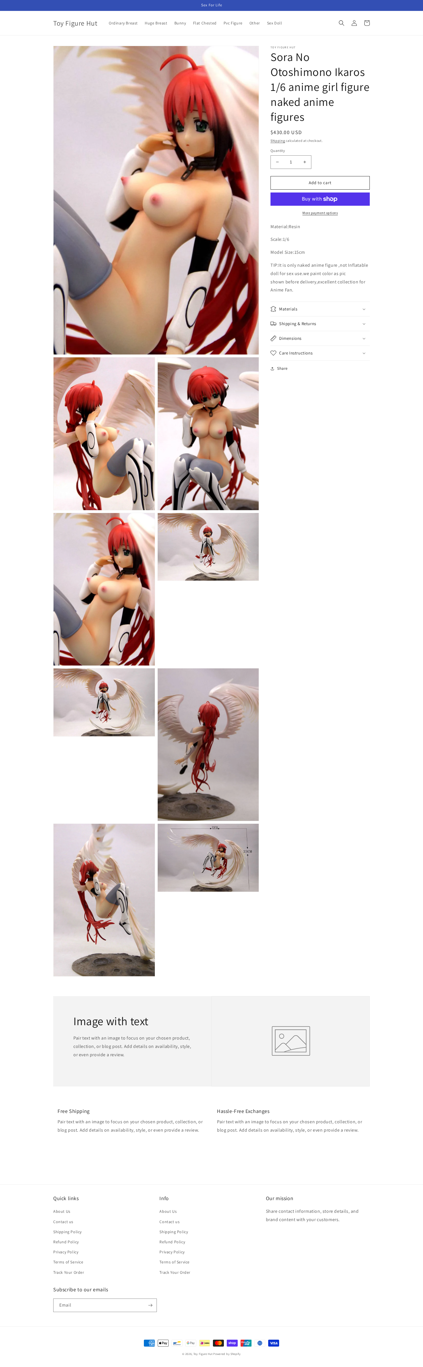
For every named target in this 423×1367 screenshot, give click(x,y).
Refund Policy (66, 1241)
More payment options (320, 213)
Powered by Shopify (227, 1354)
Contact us (63, 1221)
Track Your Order (68, 1272)
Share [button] (282, 368)
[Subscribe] (150, 1305)
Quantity (277, 150)
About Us (61, 1211)
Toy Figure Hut (203, 1354)
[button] (341, 23)
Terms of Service (68, 1262)
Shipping (277, 140)
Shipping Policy (67, 1231)
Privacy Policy (65, 1251)
